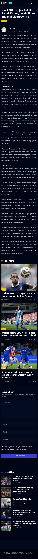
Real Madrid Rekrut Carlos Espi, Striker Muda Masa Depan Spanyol (24, 478)
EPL (4, 21)
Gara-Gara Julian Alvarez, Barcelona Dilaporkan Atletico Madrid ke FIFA (24, 512)
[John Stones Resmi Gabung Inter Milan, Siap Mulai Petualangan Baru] (6, 496)
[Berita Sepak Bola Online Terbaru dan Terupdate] (6, 2)
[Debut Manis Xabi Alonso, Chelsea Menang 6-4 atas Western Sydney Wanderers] (19, 356)
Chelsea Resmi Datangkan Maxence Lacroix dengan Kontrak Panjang (18, 294)
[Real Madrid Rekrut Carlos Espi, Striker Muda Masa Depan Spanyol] (6, 485)
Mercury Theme (29, 553)
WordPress (21, 553)
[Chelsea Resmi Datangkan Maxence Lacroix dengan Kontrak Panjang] (19, 277)
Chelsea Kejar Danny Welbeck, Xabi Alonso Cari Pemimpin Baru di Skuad (18, 334)
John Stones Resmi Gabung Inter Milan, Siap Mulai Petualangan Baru (23, 489)
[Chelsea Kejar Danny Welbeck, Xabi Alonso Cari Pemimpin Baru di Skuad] (19, 316)
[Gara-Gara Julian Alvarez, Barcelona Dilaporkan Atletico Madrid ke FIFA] (6, 519)
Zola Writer (13, 29)
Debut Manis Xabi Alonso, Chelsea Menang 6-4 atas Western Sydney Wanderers (17, 375)
